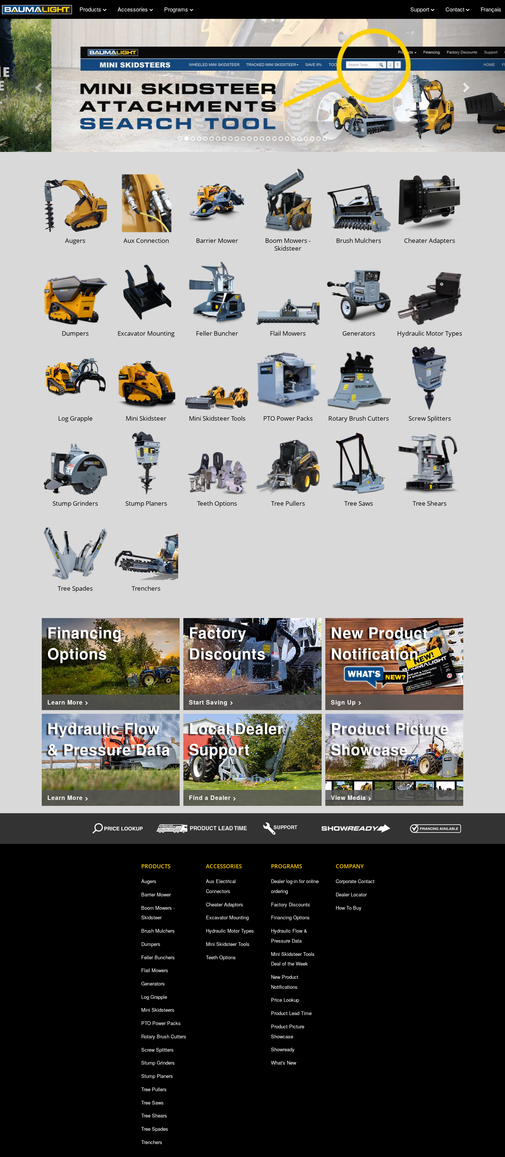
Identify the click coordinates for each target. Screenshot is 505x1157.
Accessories (133, 9)
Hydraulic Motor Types (230, 930)
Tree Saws (152, 1102)
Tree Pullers (154, 1089)
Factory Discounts (290, 904)
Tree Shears (154, 1115)
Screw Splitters (157, 1049)
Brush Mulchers (158, 930)
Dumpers (150, 943)
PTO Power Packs (161, 1023)
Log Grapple (154, 996)
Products (91, 9)
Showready (283, 1049)
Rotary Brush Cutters (163, 1036)
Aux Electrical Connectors (221, 886)
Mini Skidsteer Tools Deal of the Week (293, 958)
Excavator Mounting (227, 917)
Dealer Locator (351, 894)
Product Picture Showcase (287, 1031)
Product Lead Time (291, 1013)
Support (420, 9)
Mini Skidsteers (157, 1009)
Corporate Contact (355, 881)
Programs (177, 9)
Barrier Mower (156, 894)
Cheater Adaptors (224, 904)
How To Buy (349, 907)
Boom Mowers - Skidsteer (158, 912)
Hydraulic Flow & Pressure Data (289, 935)
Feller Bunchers (158, 957)
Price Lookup (285, 999)
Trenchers (151, 1142)
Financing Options (290, 917)
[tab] (180, 138)
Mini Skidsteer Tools (228, 943)
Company (350, 866)
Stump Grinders (158, 1062)
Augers (148, 881)
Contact (455, 9)
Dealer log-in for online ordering (295, 886)
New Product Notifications (284, 981)
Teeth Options (221, 957)
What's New (283, 1062)
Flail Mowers (154, 970)
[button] (38, 85)
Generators (153, 983)
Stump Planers (157, 1075)
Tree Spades (154, 1128)
